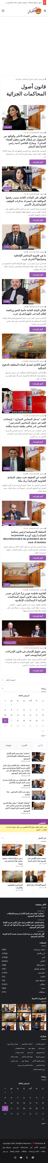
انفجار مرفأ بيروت (12, 1044)
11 (36, 715)
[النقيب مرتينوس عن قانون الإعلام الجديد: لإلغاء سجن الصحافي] (24, 1008)
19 (30, 721)
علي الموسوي (40, 1052)
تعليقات (8, 745)
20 (24, 721)
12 (30, 715)
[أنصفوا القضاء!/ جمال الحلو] (35, 876)
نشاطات (42, 992)
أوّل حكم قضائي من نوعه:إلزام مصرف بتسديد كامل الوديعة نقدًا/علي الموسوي (16, 782)
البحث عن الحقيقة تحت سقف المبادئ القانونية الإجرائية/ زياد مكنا (27, 479)
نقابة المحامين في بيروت (25, 1065)
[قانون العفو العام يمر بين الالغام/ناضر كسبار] (9, 1026)
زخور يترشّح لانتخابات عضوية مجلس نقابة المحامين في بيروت (21, 2)
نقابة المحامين (40, 1065)
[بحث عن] (45, 11)
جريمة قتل (41, 1048)
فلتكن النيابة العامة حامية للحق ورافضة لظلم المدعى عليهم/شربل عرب (26, 311)
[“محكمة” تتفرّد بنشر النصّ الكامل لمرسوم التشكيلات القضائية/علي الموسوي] (38, 756)
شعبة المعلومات (20, 1048)
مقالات (42, 984)
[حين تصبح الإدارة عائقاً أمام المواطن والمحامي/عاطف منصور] (24, 1026)
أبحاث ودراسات (39, 950)
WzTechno (39, 1143)
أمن (43, 957)
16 (5, 715)
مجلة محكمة (14, 1057)
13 (24, 715)
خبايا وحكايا (41, 965)
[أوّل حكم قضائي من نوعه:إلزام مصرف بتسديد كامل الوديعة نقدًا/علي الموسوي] (38, 783)
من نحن (5, 1151)
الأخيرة (24, 745)
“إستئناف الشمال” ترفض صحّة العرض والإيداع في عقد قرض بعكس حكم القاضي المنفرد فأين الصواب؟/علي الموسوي (16, 807)
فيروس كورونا (40, 1057)
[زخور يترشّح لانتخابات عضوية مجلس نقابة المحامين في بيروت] (12, 850)
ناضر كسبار (14, 1061)
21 (18, 721)
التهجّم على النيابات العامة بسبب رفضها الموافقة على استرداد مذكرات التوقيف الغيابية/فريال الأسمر (26, 201)
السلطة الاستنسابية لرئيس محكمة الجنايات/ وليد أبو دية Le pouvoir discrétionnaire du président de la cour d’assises (24, 537)
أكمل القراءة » (37, 162)
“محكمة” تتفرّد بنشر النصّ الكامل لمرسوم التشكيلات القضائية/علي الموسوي (18, 756)
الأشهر (40, 745)
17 (43, 721)
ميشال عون (25, 1061)
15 (11, 715)
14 (18, 715)
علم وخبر (41, 973)
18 (36, 721)
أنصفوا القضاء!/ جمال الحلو (36, 885)
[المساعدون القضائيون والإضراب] (12, 876)
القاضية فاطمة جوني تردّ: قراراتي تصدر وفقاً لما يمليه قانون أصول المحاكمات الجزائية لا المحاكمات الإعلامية (26, 597)
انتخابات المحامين (27, 1044)
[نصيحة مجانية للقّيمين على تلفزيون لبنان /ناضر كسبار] (35, 850)
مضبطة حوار (40, 980)
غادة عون (30, 1052)
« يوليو (43, 735)
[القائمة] (3, 11)
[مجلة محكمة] (34, 10)
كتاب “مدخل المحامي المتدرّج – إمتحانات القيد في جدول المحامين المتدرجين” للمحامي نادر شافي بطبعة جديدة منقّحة (24, 422)
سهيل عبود (31, 1048)
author (42, 361)
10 (43, 715)
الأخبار (42, 961)
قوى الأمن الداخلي (27, 1057)
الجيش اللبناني (40, 1044)
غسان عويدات (19, 1052)
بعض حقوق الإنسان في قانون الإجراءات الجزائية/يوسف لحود (25, 653)
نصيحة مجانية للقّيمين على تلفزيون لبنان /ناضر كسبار (36, 859)
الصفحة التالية (10, 680)
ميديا (43, 988)
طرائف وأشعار (39, 969)
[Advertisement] (24, 49)
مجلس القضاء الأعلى (38, 1061)
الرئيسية (41, 79)
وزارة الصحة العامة (39, 1069)
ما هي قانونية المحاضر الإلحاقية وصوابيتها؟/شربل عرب (30, 257)
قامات (42, 977)
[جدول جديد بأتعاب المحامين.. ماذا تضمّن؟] (38, 795)
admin (42, 133)
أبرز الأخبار (41, 953)
